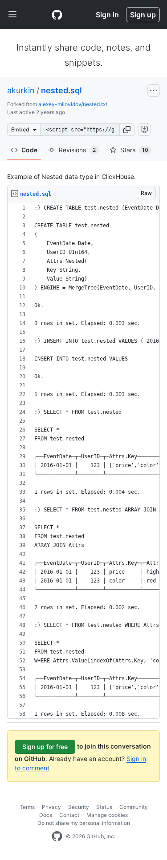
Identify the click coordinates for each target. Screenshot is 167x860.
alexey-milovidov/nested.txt (72, 104)
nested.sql (61, 90)
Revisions (77, 150)
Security (78, 807)
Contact (69, 815)
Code (29, 150)
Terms (27, 807)
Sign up (143, 14)
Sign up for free (45, 746)
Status (104, 807)
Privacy (51, 807)
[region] (83, 461)
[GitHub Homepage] (57, 836)
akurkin (21, 90)
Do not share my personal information (83, 823)
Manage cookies (107, 815)
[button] (126, 129)
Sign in (107, 14)
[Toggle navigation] (12, 14)
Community (133, 807)
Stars (134, 150)
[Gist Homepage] (57, 14)
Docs (45, 815)
